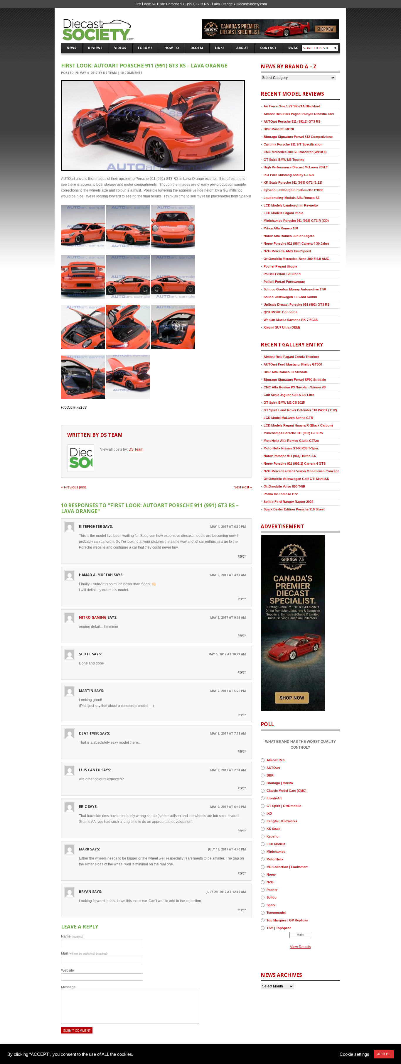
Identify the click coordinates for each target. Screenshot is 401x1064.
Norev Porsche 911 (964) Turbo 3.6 (290, 456)
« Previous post (73, 487)
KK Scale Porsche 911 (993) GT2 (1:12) (293, 182)
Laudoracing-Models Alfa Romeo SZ (292, 197)
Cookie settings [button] (354, 1054)
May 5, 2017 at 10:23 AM (227, 654)
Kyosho (273, 836)
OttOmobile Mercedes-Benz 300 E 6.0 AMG (296, 258)
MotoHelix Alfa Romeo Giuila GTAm (291, 440)
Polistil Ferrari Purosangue (284, 281)
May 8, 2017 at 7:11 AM (228, 733)
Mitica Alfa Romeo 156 (281, 228)
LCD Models (276, 844)
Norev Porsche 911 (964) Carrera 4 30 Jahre (296, 243)
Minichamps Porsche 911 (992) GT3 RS (293, 433)
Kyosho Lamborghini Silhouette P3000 (293, 190)
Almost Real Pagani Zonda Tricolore (291, 356)
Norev (271, 874)
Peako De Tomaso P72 (281, 494)
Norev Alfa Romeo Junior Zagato (289, 236)
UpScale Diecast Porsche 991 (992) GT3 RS (296, 304)
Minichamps (276, 851)
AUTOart (273, 767)
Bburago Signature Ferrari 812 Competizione (298, 136)
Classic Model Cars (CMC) (286, 790)
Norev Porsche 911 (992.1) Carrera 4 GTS (295, 463)
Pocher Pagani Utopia (280, 266)
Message (68, 987)
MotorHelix (275, 859)
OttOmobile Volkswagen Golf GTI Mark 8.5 (296, 479)
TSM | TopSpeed (279, 928)
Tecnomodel (276, 912)
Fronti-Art (274, 798)
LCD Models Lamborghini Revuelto (291, 205)
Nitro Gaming (93, 617)
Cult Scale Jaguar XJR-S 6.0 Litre (289, 395)
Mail (84, 953)
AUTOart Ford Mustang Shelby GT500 (293, 364)
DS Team (110, 73)
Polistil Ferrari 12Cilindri (282, 274)
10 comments (131, 73)
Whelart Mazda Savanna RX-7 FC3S (291, 320)
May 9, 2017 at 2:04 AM (228, 770)
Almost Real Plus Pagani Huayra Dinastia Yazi (299, 114)
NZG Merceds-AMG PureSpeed (287, 251)
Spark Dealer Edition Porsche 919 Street (294, 509)
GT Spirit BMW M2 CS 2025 (284, 402)
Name (72, 936)
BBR (270, 775)
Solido (272, 897)
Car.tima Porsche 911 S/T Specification (293, 144)
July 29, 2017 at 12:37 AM (226, 892)
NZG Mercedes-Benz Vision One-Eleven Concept (301, 471)
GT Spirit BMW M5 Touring (284, 159)
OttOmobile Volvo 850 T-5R (284, 486)
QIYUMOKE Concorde (280, 312)
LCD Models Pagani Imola (283, 213)
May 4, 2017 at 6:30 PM (228, 527)
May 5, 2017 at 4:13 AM (228, 575)
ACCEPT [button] (383, 1054)
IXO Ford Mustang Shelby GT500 (289, 175)
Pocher (272, 890)
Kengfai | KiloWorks (282, 821)
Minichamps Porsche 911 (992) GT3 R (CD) (296, 220)
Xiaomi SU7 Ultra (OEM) (282, 327)
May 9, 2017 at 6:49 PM (228, 807)
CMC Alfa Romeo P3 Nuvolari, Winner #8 (295, 387)
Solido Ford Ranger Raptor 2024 (288, 501)
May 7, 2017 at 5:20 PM (228, 691)
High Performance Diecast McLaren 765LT (296, 167)
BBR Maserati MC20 (279, 129)
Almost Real (276, 760)
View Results (300, 947)
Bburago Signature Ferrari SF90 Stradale (295, 379)
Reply (242, 556)
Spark (271, 905)
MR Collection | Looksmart (287, 867)
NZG (270, 882)
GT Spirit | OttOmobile (284, 806)
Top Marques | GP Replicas (287, 920)
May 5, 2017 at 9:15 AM (228, 617)
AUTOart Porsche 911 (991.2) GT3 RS (292, 121)
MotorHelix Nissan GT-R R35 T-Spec (291, 448)
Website (67, 970)
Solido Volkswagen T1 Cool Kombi (290, 297)
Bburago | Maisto (280, 783)
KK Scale (273, 828)
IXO (269, 813)
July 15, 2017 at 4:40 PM (227, 849)
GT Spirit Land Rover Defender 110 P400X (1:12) (300, 410)
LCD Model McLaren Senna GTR (288, 417)
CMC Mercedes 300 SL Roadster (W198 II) (295, 152)
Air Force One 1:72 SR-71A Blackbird (292, 106)
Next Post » (243, 487)
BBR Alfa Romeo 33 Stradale (286, 372)
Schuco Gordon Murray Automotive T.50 (295, 289)
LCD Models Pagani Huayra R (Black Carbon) (298, 425)
